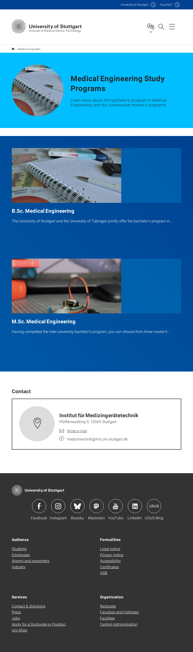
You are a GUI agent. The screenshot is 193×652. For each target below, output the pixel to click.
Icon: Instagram (58, 506)
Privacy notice (111, 554)
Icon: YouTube (116, 506)
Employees (21, 554)
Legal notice (110, 548)
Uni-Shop (19, 630)
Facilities (107, 618)
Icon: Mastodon (96, 506)
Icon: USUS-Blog (154, 506)
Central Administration (118, 624)
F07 (166, 4)
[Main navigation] (172, 26)
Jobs (16, 618)
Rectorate (108, 606)
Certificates (109, 566)
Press (16, 611)
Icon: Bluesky (77, 506)
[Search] (161, 26)
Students (19, 548)
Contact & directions (28, 606)
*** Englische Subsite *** (13, 49)
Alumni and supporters (30, 560)
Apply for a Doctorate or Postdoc (39, 624)
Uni (135, 4)
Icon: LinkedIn (135, 506)
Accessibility (110, 560)
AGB (103, 572)
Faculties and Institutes (119, 611)
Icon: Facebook (39, 506)
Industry (18, 566)
